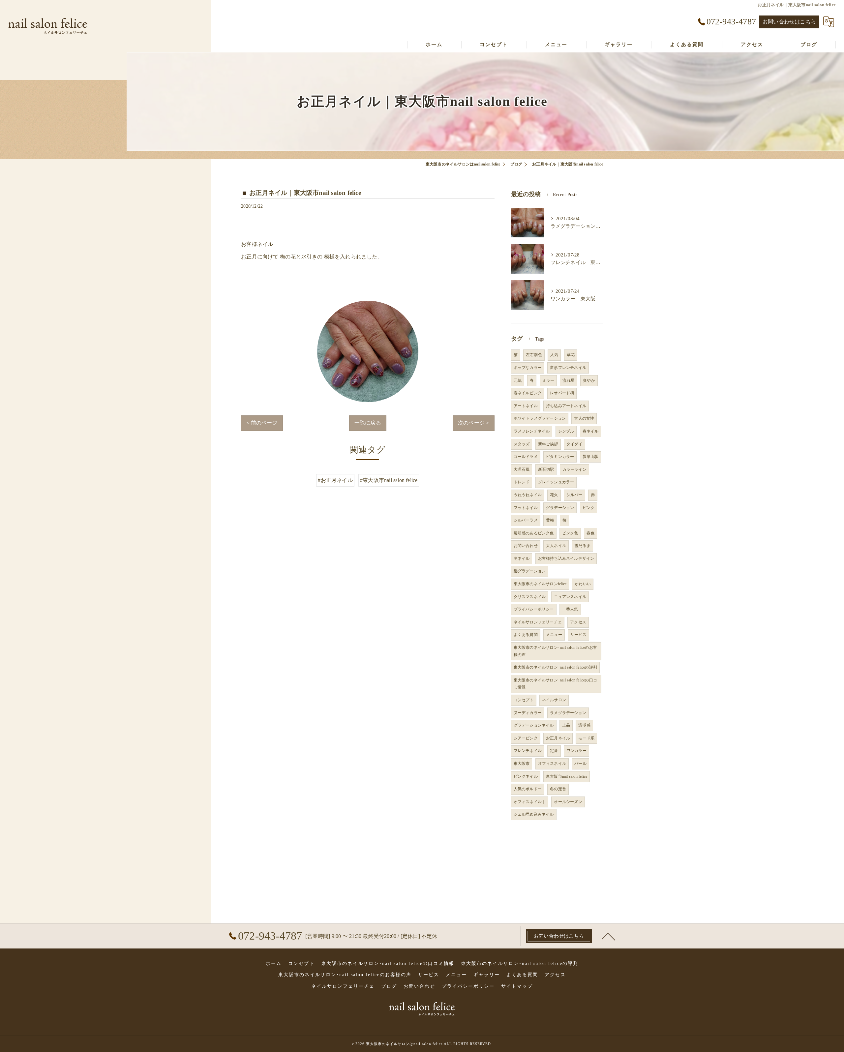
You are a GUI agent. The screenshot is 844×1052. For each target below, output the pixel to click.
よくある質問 (526, 634)
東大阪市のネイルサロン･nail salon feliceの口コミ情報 (555, 684)
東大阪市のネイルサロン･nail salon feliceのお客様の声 (555, 651)
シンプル (566, 431)
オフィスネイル (552, 763)
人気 (554, 354)
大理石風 (522, 469)
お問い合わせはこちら (789, 21)
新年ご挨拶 (548, 444)
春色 (590, 533)
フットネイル (526, 507)
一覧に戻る (367, 423)
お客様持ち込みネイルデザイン (566, 558)
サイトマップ (517, 986)
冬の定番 (558, 789)
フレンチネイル (528, 750)
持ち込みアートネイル (566, 406)
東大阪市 (522, 763)
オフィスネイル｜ (530, 801)
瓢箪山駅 (591, 456)
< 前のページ (261, 423)
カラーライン (574, 469)
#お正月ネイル (335, 480)
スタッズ (522, 444)
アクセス (578, 622)
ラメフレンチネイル (532, 431)
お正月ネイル (558, 738)
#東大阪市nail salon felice (388, 480)
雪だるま (582, 545)
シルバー (574, 495)
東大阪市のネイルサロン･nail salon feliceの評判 (555, 667)
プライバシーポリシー (534, 609)
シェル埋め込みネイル (534, 814)
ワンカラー (576, 750)
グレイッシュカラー (556, 482)
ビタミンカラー (560, 456)
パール (580, 763)
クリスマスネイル (530, 596)
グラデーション (560, 507)
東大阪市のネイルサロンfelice (540, 584)
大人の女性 (584, 418)
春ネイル (591, 431)
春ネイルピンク (528, 393)
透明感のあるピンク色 (534, 533)
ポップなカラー (528, 367)
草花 (571, 354)
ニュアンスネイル (570, 596)
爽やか (589, 380)
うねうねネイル (528, 495)
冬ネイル (522, 558)
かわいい (583, 584)
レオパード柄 (562, 393)
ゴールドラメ (526, 456)
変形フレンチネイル (568, 367)
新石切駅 (546, 469)
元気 (518, 380)
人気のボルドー (528, 789)
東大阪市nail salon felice (566, 776)
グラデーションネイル (534, 725)
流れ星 (568, 380)
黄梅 (550, 520)
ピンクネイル (526, 776)
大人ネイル (556, 545)
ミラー (548, 380)
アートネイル (526, 406)
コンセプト (524, 700)
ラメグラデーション (568, 712)
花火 (554, 495)
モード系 (586, 738)
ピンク (589, 507)
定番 (554, 750)
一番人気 (570, 609)
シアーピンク (526, 738)
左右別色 (534, 354)
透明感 (584, 725)
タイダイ (574, 444)
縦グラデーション (530, 571)
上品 (566, 725)
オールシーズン (568, 801)
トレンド (522, 482)
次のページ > (473, 423)
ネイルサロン (554, 700)
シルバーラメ (526, 520)
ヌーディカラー (528, 712)
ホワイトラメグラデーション (540, 418)
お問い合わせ (526, 545)
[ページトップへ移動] (608, 936)
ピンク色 (570, 533)
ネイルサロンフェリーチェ (538, 622)
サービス (578, 634)
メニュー (554, 634)
